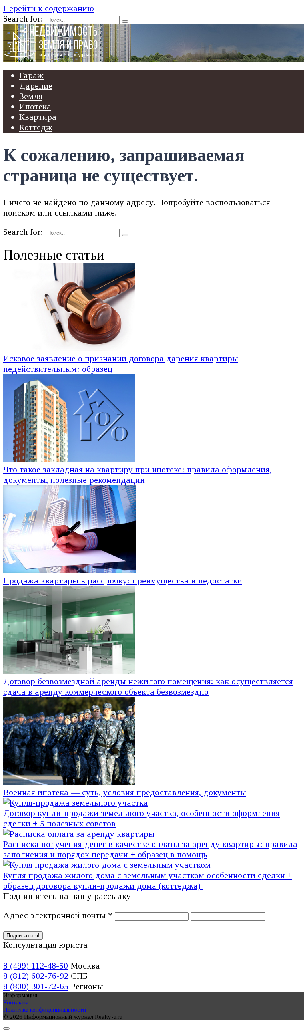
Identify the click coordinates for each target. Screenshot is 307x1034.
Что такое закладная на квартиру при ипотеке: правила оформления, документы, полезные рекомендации (137, 474)
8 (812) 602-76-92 (35, 976)
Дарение (35, 86)
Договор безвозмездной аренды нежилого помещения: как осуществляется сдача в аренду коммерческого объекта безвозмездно (148, 686)
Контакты (15, 1002)
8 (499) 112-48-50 (35, 965)
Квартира (37, 117)
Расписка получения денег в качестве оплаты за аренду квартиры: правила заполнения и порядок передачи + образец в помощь (150, 849)
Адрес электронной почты (57, 915)
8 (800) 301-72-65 (35, 986)
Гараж (31, 75)
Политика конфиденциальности (44, 1009)
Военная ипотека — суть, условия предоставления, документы (124, 792)
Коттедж (35, 127)
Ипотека (35, 106)
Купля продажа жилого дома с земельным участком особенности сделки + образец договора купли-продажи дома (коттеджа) (147, 880)
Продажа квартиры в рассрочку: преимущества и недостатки (122, 580)
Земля (30, 96)
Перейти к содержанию (48, 8)
